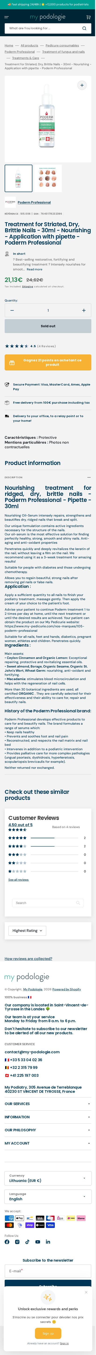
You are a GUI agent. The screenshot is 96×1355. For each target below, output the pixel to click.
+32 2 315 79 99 (23, 1105)
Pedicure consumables (62, 45)
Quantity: (11, 307)
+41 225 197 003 (24, 1112)
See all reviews (18, 913)
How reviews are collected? (28, 991)
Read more (40, 276)
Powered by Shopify (66, 1022)
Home (9, 45)
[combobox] (44, 28)
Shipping (27, 293)
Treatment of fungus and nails (26, 58)
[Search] (78, 28)
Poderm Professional (27, 52)
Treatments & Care (68, 58)
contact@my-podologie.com (32, 1089)
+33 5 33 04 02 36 (26, 1097)
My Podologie (32, 1022)
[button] (6, 17)
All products (29, 45)
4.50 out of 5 (20, 858)
